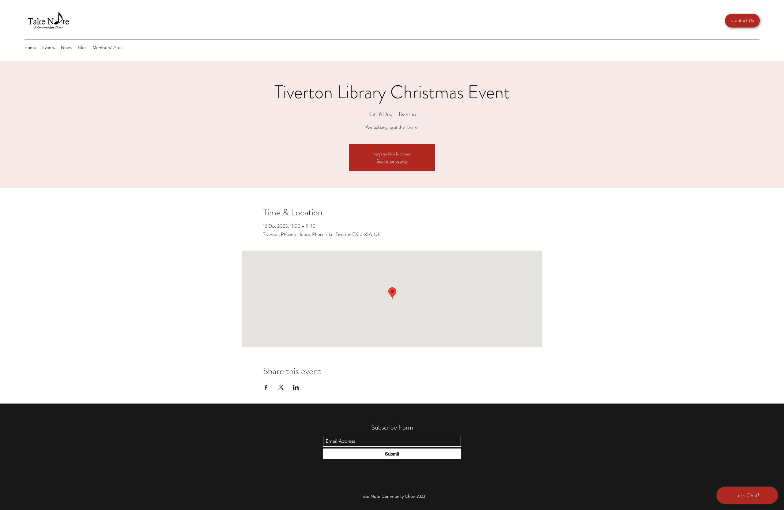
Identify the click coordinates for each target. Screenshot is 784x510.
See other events (392, 161)
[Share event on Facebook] (266, 387)
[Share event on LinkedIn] (296, 387)
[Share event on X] (281, 387)
